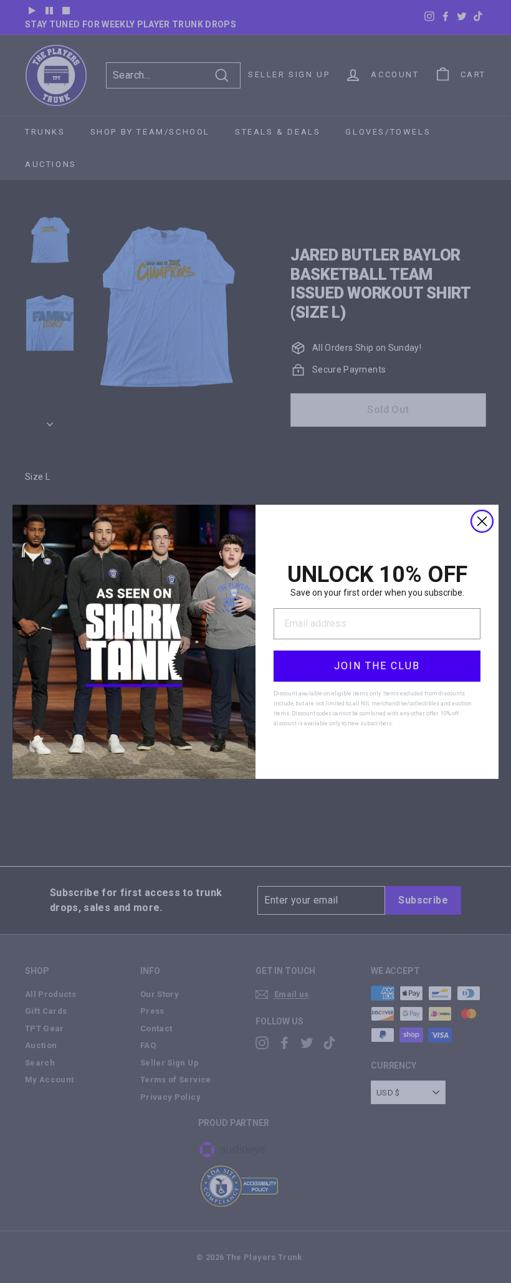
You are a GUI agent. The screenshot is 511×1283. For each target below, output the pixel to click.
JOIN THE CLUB (377, 666)
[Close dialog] (482, 521)
